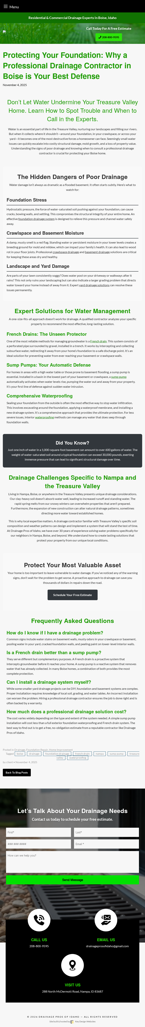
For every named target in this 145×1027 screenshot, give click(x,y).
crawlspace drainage (66, 252)
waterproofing (44, 417)
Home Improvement (61, 749)
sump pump (118, 376)
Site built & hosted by (72, 1021)
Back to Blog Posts (17, 772)
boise (20, 753)
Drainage (19, 749)
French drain (98, 341)
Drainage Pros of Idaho (59, 1016)
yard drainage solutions (94, 285)
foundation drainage (57, 753)
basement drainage (97, 252)
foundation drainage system (36, 219)
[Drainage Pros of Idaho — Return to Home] (36, 32)
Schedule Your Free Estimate (72, 595)
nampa (100, 753)
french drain (82, 753)
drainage (34, 753)
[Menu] (6, 6)
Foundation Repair (37, 749)
